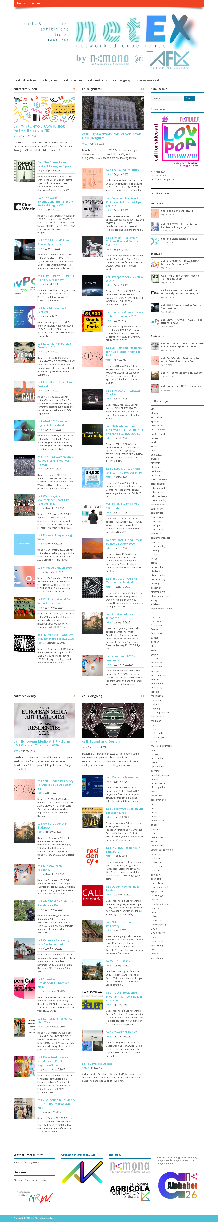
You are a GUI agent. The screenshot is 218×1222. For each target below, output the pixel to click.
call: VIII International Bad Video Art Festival (54, 601)
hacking (155, 658)
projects (155, 808)
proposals (156, 812)
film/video (156, 633)
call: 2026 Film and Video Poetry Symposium (53, 242)
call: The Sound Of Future (123, 170)
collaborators (158, 504)
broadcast (156, 475)
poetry (154, 791)
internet (155, 679)
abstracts (156, 413)
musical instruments (162, 745)
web (153, 949)
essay (154, 600)
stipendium (157, 883)
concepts (155, 525)
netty (16, 136)
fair (152, 612)
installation (156, 662)
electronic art (158, 591)
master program (160, 712)
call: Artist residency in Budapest (182, 372)
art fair (154, 437)
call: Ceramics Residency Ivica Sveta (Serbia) (53, 942)
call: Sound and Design (101, 741)
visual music (157, 941)
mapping (155, 708)
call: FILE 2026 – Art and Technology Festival (121, 580)
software (155, 870)
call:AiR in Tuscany (118, 961)
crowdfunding (158, 546)
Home (21, 3)
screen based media (162, 849)
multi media (157, 733)
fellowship (156, 625)
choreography (158, 500)
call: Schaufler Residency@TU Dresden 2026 (53, 983)
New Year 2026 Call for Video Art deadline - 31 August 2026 (163, 175)
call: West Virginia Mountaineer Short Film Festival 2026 (53, 500)
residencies (157, 837)
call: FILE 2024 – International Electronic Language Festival (179, 225)
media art (156, 720)
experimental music (161, 608)
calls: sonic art (73, 80)
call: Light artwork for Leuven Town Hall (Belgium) (111, 136)
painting (155, 770)
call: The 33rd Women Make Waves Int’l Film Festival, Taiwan (55, 460)
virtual (154, 928)
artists (154, 446)
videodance (157, 920)
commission (157, 508)
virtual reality (158, 932)
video (154, 916)
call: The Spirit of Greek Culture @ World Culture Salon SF (122, 241)
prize (153, 804)
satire (154, 841)
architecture (157, 425)
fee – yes (156, 621)
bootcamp (156, 471)
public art (156, 816)
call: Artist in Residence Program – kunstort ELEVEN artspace (124, 996)
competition (157, 512)
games (154, 637)
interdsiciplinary (159, 675)
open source (158, 766)
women (155, 953)
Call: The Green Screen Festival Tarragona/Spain (54, 164)
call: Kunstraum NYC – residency (181, 386)
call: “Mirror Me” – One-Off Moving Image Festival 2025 (55, 636)
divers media (158, 575)
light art (155, 691)
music (154, 741)
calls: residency (97, 80)
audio (154, 450)
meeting (155, 724)
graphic (155, 654)
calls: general (50, 80)
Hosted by (115, 1154)
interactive (156, 670)
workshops (157, 957)
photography (158, 787)
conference (157, 529)
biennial (155, 467)
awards (155, 458)
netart (154, 750)
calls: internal (158, 487)
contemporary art (160, 537)
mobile (154, 729)
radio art (155, 828)
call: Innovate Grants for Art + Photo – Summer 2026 (124, 314)
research (155, 833)
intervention (157, 683)
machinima (157, 695)
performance (158, 783)
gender (155, 641)
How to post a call (148, 80)
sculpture (156, 858)
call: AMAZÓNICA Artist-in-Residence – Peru (55, 903)
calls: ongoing (122, 80)
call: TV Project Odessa (97, 1064)
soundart (156, 878)
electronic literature (161, 595)
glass (154, 645)
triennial (155, 907)
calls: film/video (26, 80)
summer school (159, 887)
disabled (155, 571)
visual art (156, 937)
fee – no (155, 616)
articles (154, 442)
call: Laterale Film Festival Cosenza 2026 (54, 345)
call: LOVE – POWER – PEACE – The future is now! (56, 278)
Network (155, 754)
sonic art (155, 874)
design (154, 558)
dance (154, 554)
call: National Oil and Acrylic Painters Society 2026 (124, 541)
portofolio (156, 795)
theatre (155, 899)
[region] (34, 1197)
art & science (158, 429)
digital (154, 562)
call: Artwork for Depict (121, 1032)
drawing (155, 583)
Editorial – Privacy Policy (26, 1162)
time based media (160, 903)
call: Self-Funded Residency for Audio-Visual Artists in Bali (124, 351)
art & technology (160, 433)
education (156, 587)
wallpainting (157, 945)
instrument (156, 666)
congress (156, 533)
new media (157, 758)
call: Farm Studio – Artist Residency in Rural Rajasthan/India (53, 1061)
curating (155, 550)
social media (158, 866)
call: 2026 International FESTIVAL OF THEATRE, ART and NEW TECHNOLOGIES (124, 430)
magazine (156, 700)
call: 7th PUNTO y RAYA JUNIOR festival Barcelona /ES (39, 128)
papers (154, 778)
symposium (157, 891)
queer (154, 824)
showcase (156, 862)
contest (155, 541)
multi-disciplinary (160, 737)
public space (157, 820)
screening (156, 853)
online (154, 762)
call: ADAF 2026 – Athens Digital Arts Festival (53, 423)
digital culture (158, 566)
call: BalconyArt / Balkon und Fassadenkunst (125, 810)
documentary (158, 579)
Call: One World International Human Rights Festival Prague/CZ (56, 201)
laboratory (156, 687)
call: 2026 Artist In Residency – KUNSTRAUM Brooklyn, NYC (56, 1104)
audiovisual (157, 454)
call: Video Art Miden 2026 (54, 568)
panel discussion (160, 774)
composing (157, 517)
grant (154, 650)
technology (157, 895)
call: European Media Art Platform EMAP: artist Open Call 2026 (124, 202)
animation (156, 417)
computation (158, 521)
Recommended (160, 109)
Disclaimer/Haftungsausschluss (30, 1180)
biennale (155, 462)
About (36, 3)
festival (155, 629)
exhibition (156, 604)
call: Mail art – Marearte (122, 777)
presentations (158, 799)
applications (157, 421)
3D (152, 408)
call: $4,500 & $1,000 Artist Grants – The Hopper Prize (124, 470)
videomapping (158, 924)
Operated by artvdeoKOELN (78, 1154)
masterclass (157, 716)
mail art (155, 704)
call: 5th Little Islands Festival (179, 238)
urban (154, 912)
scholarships (157, 845)
